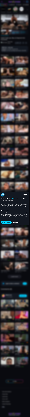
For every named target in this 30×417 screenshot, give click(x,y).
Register (16, 413)
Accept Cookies (6, 222)
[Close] (26, 408)
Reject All (15, 222)
